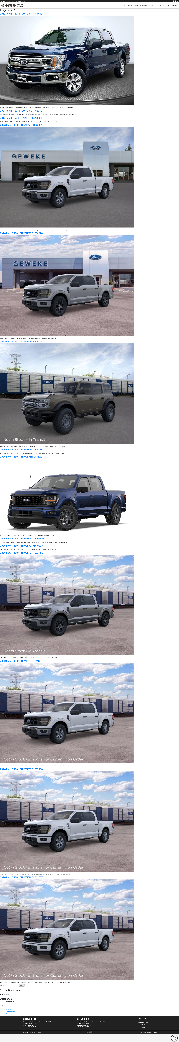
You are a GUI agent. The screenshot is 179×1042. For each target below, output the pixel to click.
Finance (136, 5)
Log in (7, 1008)
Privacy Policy (33, 1032)
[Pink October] (173, 1)
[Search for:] (9, 985)
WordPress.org (10, 1013)
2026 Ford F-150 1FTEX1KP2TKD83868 (21, 125)
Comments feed (10, 1011)
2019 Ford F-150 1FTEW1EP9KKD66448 (21, 13)
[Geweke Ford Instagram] (177, 1)
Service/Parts (143, 5)
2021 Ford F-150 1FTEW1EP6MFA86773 (21, 110)
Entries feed (9, 1010)
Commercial (151, 5)
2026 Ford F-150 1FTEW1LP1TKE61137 (20, 661)
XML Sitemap (26, 1032)
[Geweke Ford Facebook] (175, 1)
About (167, 5)
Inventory (40, 1032)
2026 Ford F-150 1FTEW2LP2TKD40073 (21, 545)
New (124, 5)
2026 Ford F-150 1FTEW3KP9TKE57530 (21, 769)
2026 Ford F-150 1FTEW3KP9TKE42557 (21, 877)
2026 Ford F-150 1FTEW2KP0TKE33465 (21, 552)
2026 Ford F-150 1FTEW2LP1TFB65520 (21, 456)
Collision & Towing (160, 5)
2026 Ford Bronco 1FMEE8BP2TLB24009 (22, 538)
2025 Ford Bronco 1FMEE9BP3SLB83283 (22, 341)
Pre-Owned (129, 5)
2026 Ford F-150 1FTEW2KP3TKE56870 (21, 233)
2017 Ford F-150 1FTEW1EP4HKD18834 (21, 118)
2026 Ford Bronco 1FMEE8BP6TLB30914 (21, 449)
